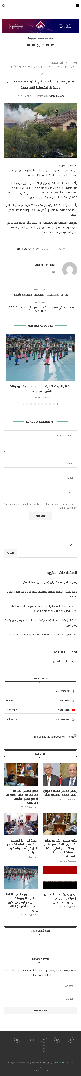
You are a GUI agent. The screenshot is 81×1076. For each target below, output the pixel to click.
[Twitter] (38, 46)
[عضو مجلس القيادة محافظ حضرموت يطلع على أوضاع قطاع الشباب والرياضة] (21, 774)
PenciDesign (58, 1062)
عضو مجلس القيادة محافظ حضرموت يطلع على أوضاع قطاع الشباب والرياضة (21, 797)
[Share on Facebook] (33, 249)
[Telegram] (47, 46)
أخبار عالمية (57, 62)
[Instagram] (28, 46)
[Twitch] (52, 46)
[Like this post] (37, 249)
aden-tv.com (56, 95)
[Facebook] (43, 46)
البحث (73, 545)
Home (74, 62)
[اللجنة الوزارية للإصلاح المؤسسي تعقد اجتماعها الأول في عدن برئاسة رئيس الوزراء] (21, 824)
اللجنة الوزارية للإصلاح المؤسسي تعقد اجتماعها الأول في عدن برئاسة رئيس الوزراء (21, 846)
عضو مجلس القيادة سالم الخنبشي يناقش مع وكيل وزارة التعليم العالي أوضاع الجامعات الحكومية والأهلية (43, 608)
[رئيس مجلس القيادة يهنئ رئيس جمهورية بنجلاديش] (60, 774)
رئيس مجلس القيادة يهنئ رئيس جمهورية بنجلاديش (50, 582)
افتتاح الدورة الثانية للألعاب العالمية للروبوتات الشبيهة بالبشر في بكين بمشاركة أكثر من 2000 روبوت (21, 902)
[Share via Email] (18, 249)
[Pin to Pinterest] (25, 249)
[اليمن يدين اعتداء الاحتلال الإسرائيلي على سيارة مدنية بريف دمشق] (60, 877)
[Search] (4, 5)
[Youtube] (33, 46)
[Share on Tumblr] (22, 249)
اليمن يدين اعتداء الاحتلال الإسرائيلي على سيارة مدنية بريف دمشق (42, 634)
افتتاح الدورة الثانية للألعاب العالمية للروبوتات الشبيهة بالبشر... (40, 388)
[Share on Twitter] (29, 249)
